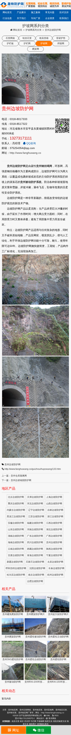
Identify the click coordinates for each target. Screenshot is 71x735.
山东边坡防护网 (16, 529)
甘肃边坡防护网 (16, 555)
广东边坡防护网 (35, 536)
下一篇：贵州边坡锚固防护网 (16, 480)
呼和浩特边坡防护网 (16, 568)
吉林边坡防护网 (55, 510)
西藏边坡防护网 (35, 549)
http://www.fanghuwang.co (25, 152)
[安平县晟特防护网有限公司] (35, 4)
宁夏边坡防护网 (54, 555)
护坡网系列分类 (33, 30)
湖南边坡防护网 (16, 536)
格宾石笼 (15, 721)
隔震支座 (48, 721)
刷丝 (22, 721)
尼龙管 (27, 721)
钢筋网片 (33, 724)
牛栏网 (33, 721)
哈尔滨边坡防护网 (16, 574)
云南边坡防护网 (16, 549)
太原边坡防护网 (55, 561)
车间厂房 (35, 18)
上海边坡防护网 (54, 497)
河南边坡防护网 (35, 529)
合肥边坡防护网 (35, 581)
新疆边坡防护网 (15, 561)
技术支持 (64, 12)
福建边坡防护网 (35, 523)
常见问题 (49, 12)
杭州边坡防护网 (55, 574)
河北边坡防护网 (35, 503)
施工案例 (35, 12)
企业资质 (49, 18)
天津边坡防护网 (35, 497)
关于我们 (21, 18)
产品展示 (21, 12)
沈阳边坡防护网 (37, 568)
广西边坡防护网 (54, 536)
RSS (56, 715)
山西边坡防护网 (54, 503)
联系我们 (64, 18)
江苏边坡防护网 (36, 516)
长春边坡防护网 (56, 568)
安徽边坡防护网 (16, 523)
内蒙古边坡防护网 (16, 510)
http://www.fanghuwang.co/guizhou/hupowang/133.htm (33, 469)
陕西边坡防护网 (54, 549)
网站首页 (7, 12)
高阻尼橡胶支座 (59, 721)
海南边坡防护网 (16, 542)
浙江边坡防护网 (55, 516)
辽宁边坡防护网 (36, 510)
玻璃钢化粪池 (42, 724)
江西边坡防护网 (54, 523)
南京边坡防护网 (36, 574)
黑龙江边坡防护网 (16, 516)
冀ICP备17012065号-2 (25, 718)
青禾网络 (52, 718)
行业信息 (7, 18)
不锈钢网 (40, 721)
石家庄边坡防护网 (35, 561)
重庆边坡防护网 (16, 503)
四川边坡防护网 (35, 542)
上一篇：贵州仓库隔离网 (14, 475)
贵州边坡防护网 (12, 464)
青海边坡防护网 (35, 555)
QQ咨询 (31, 143)
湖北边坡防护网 (54, 529)
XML (48, 715)
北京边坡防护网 (16, 497)
